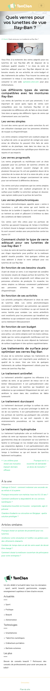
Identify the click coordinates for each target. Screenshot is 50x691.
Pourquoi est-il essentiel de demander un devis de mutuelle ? (36, 463)
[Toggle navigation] (41, 6)
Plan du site (25, 689)
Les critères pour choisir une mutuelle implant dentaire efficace (12, 465)
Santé (6, 39)
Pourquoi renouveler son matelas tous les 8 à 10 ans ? (24, 494)
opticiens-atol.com (31, 82)
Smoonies (25, 682)
